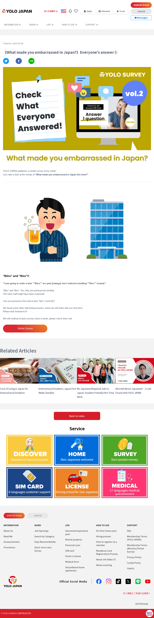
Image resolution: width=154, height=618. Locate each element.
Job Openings (41, 530)
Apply (89, 11)
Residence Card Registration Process (107, 552)
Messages (142, 17)
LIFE (48, 24)
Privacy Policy (134, 557)
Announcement (12, 541)
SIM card (69, 550)
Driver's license (73, 556)
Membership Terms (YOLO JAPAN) (137, 538)
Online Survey (25, 328)
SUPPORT (90, 24)
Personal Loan (72, 545)
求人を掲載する (51, 11)
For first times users (106, 530)
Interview (106, 11)
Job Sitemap (141, 603)
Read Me (8, 536)
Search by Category (44, 536)
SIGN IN (141, 11)
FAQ (129, 530)
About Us (8, 530)
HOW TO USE (68, 24)
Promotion (9, 547)
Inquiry (130, 568)
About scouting (104, 565)
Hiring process (103, 536)
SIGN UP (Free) (141, 4)
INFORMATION (11, 24)
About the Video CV (106, 559)
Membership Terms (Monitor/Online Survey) (137, 548)
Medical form (72, 561)
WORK (32, 24)
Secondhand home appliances (75, 569)
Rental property (73, 539)
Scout (122, 11)
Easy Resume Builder (45, 541)
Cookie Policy (134, 562)
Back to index (77, 416)
